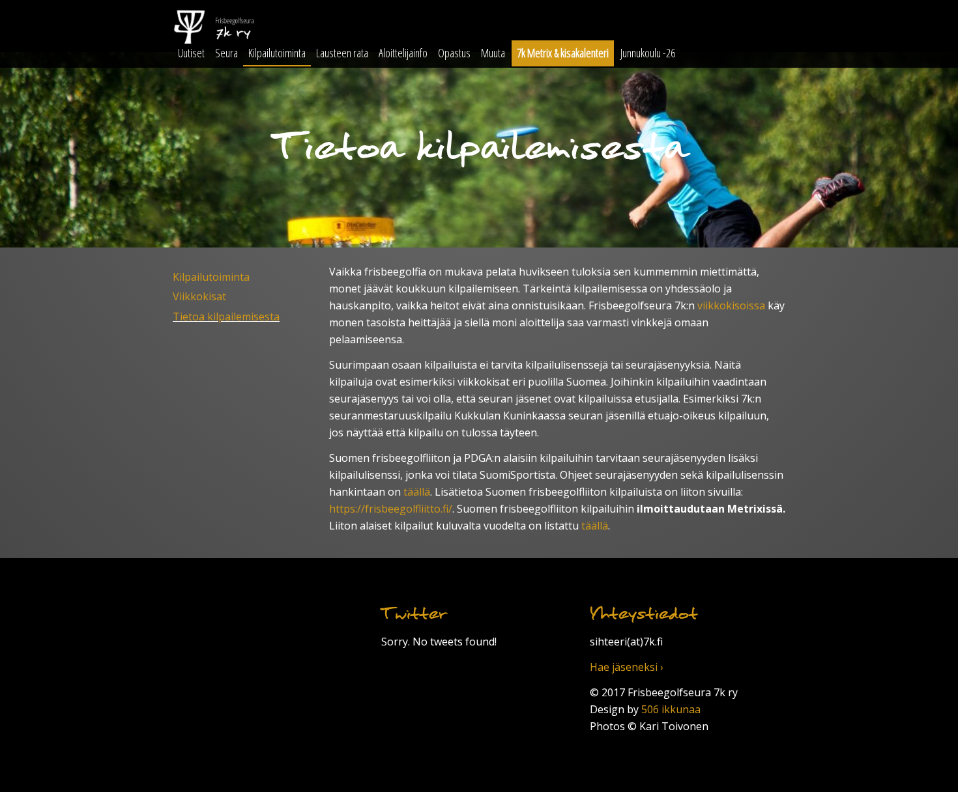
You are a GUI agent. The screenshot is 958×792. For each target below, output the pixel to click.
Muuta (493, 53)
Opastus (454, 53)
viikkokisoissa (731, 305)
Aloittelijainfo (403, 53)
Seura (226, 53)
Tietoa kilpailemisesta (226, 316)
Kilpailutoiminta (277, 53)
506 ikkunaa (671, 709)
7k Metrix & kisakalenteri (563, 53)
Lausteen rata (342, 53)
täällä (416, 492)
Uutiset (191, 53)
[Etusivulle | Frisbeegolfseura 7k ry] (270, 28)
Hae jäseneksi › (626, 667)
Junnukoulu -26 (647, 53)
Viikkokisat (199, 296)
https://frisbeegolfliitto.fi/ (390, 509)
